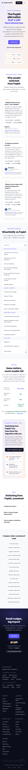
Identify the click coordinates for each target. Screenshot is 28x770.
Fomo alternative (14, 543)
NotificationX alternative (14, 598)
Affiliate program (6, 746)
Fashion (18, 721)
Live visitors (5, 721)
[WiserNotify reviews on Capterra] (19, 54)
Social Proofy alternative (14, 555)
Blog (3, 749)
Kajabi (18, 687)
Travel (17, 726)
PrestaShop (5, 679)
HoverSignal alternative (14, 586)
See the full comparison (14, 47)
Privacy (14, 767)
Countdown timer (6, 734)
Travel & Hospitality (20, 702)
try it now (20, 413)
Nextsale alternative (14, 594)
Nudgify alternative (14, 571)
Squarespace (10, 685)
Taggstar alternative (14, 551)
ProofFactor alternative (14, 547)
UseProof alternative (14, 559)
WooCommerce (13, 675)
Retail (17, 724)
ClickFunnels (5, 687)
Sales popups (6, 731)
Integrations (5, 708)
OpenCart (18, 679)
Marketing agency (20, 714)
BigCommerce (6, 677)
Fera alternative (14, 578)
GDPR (19, 767)
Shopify (4, 675)
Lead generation (20, 712)
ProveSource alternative (14, 563)
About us (4, 741)
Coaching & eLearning (18, 708)
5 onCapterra (14, 648)
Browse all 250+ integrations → (10, 669)
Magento (14, 677)
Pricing (4, 711)
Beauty (17, 734)
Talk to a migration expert (14, 449)
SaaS (17, 705)
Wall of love (5, 744)
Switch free (14, 42)
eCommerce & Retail (19, 699)
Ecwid (12, 679)
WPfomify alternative (14, 602)
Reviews (4, 724)
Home (4, 698)
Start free (19, 2)
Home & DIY (19, 731)
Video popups (6, 729)
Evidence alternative (14, 582)
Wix (3, 685)
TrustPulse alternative (14, 590)
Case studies (5, 751)
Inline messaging (6, 706)
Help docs (5, 754)
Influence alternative (14, 574)
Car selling (18, 729)
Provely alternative (14, 567)
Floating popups (6, 703)
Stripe (12, 687)
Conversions (5, 726)
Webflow (18, 685)
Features (4, 701)
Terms (9, 767)
